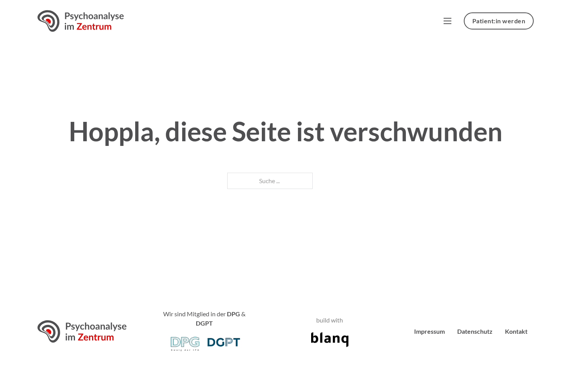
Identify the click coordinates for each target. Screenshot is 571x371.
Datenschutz (475, 331)
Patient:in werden (499, 20)
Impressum (429, 331)
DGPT (204, 323)
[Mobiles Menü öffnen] (447, 21)
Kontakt (516, 331)
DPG (233, 313)
